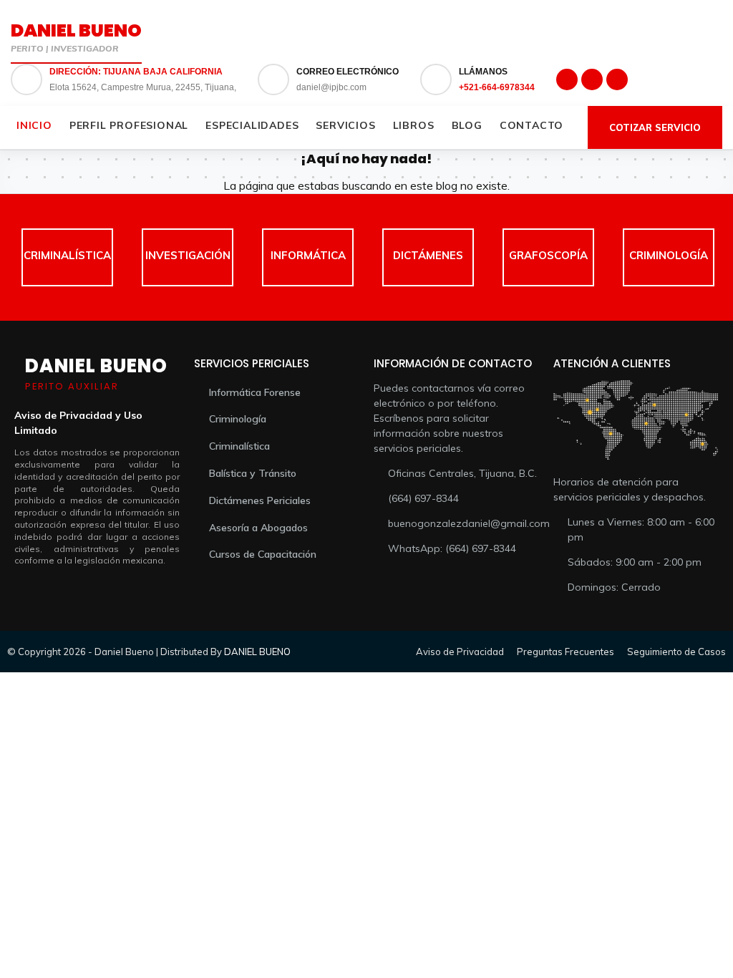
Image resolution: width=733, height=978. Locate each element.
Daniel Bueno (76, 30)
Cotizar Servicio (655, 127)
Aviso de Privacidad (460, 651)
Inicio (34, 125)
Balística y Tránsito (252, 473)
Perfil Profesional (128, 125)
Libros (414, 125)
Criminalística (239, 446)
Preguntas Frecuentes (565, 651)
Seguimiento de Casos (676, 651)
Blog (467, 125)
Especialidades (251, 125)
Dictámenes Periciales (260, 500)
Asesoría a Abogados (258, 527)
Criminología (237, 418)
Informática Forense (255, 392)
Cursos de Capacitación (262, 554)
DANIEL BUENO (257, 651)
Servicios (345, 125)
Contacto (531, 125)
